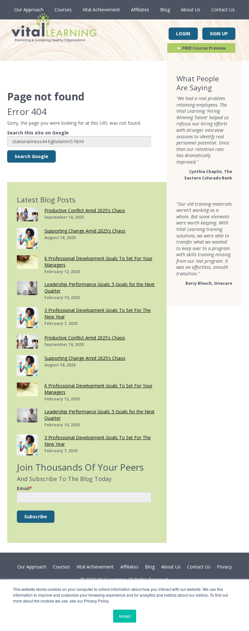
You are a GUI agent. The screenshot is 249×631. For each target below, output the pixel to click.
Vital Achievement (101, 9)
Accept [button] (125, 616)
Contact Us (223, 9)
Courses (63, 9)
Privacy (224, 567)
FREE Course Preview (201, 48)
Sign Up (219, 33)
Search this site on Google (38, 133)
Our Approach (28, 9)
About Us (190, 9)
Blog (165, 9)
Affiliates (140, 9)
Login (183, 33)
